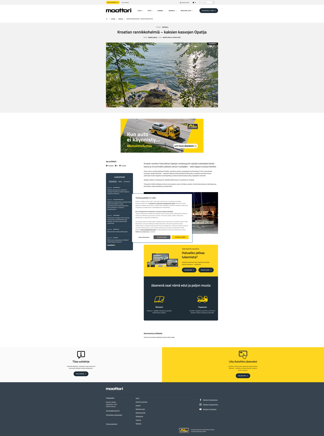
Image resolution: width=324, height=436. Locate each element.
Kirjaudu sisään (185, 2)
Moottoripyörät (140, 413)
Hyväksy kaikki (180, 237)
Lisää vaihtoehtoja (143, 237)
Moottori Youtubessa (209, 409)
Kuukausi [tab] (127, 181)
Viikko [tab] (120, 181)
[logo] (118, 12)
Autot (137, 398)
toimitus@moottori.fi (113, 411)
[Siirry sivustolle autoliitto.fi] (184, 430)
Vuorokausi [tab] (112, 181)
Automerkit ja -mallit (208, 11)
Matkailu (120, 19)
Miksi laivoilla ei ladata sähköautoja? (117, 232)
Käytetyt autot (140, 409)
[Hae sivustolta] (213, 2)
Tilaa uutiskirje (125, 2)
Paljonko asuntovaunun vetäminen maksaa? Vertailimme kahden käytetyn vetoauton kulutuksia (118, 192)
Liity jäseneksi (188, 270)
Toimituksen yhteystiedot (114, 415)
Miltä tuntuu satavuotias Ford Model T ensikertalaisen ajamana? (118, 241)
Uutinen (113, 19)
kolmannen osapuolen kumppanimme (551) (162, 203)
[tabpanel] (119, 216)
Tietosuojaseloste (111, 424)
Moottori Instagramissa (210, 404)
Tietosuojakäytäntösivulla (148, 229)
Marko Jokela (152, 37)
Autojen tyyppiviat (141, 402)
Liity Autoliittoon (112, 2)
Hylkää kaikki (162, 237)
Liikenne (138, 420)
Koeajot (138, 405)
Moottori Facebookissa (210, 400)
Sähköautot (139, 416)
